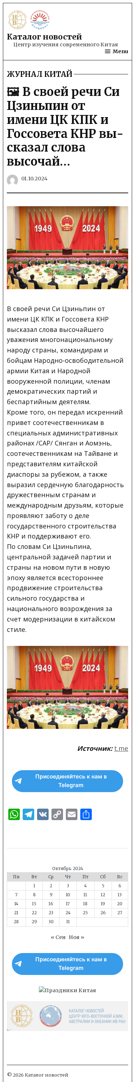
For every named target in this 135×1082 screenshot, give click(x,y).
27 (119, 912)
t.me (121, 748)
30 (51, 921)
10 (68, 894)
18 (85, 903)
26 (103, 912)
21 (16, 912)
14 (16, 903)
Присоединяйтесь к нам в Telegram (71, 781)
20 (119, 903)
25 (85, 912)
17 (68, 903)
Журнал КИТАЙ (39, 74)
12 (103, 894)
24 (68, 912)
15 (34, 903)
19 (103, 903)
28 (16, 921)
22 (34, 912)
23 (51, 912)
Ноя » (76, 937)
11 (85, 894)
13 (120, 894)
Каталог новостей (44, 37)
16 (51, 903)
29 (34, 921)
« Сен (58, 937)
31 (68, 921)
